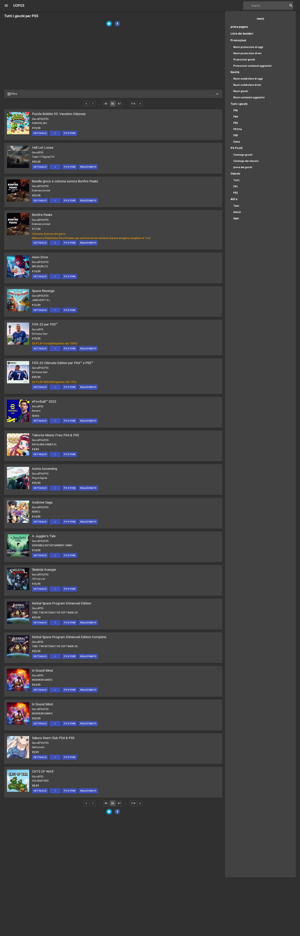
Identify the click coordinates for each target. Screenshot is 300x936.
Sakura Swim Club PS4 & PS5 (53, 738)
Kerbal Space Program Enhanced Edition (61, 603)
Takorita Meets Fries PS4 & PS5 (55, 435)
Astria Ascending (44, 469)
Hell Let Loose (42, 148)
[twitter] (109, 24)
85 (106, 103)
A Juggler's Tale (44, 536)
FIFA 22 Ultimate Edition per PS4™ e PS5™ (62, 363)
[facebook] (117, 24)
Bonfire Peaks (42, 215)
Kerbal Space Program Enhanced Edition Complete (69, 637)
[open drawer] (6, 5)
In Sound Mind (42, 671)
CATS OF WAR (42, 771)
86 (112, 103)
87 (119, 103)
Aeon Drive (40, 257)
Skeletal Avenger (44, 570)
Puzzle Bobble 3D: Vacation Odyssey (59, 114)
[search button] (291, 5)
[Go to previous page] (86, 103)
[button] (113, 94)
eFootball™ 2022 (44, 401)
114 (133, 103)
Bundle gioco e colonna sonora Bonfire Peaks (65, 181)
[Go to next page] (140, 103)
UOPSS (18, 5)
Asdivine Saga (42, 502)
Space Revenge (43, 291)
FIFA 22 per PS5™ (45, 324)
